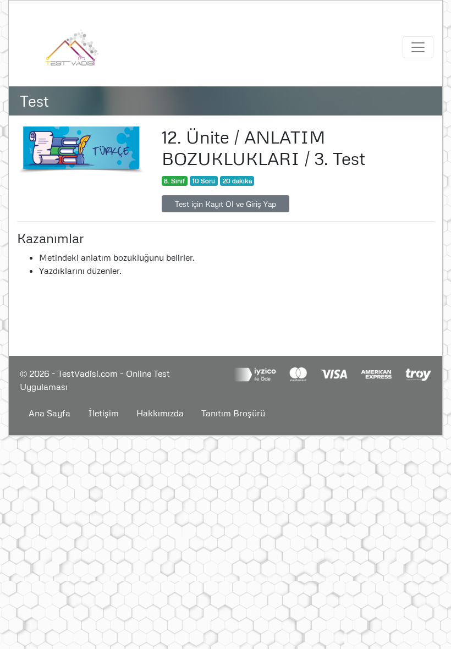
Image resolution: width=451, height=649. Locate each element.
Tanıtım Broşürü (233, 413)
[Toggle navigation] (418, 47)
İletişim (103, 413)
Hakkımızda (160, 413)
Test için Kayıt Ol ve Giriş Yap (225, 203)
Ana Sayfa (49, 413)
